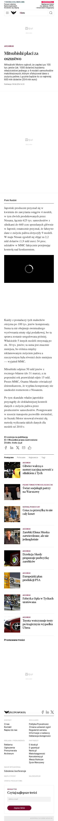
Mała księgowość (37, 753)
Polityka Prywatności (38, 724)
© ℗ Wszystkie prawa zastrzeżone (20, 440)
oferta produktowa (13, 781)
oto (22, 12)
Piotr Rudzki (10, 200)
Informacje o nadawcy (39, 733)
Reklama (8, 745)
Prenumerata (10, 750)
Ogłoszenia (9, 747)
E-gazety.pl (34, 747)
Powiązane (9, 457)
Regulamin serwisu (38, 730)
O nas (7, 724)
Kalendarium (34, 776)
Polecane (21, 457)
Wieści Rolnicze (36, 759)
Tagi (43, 457)
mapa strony (10, 776)
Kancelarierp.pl (36, 756)
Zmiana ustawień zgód (40, 727)
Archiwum (9, 46)
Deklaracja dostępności (40, 736)
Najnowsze (33, 457)
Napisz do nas (10, 730)
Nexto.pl (33, 750)
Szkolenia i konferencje (15, 771)
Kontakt (7, 727)
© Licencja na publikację (16, 437)
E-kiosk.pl (33, 745)
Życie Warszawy (36, 762)
